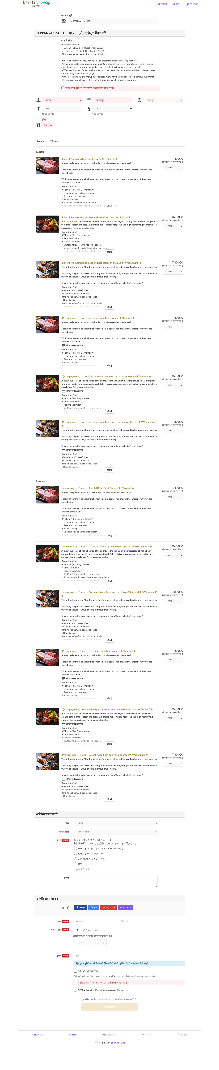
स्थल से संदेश (66, 40)
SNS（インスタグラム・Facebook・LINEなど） (102, 848)
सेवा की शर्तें (72, 1034)
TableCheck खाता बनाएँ (88, 971)
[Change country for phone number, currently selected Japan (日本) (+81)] (78, 930)
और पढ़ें (109, 206)
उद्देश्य (67, 823)
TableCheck (125, 907)
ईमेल (62, 955)
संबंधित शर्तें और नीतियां (114, 999)
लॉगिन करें (65, 907)
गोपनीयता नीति (109, 1034)
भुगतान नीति (146, 1034)
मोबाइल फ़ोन (59, 929)
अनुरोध (66, 877)
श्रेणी (44, 119)
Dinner (54, 141)
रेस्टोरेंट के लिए (36, 1034)
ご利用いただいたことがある (92, 858)
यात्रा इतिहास (63, 831)
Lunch (40, 141)
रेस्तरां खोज (182, 1034)
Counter (48, 125)
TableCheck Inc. (118, 1042)
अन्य (80, 863)
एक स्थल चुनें (66, 15)
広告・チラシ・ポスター (90, 853)
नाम (63, 921)
